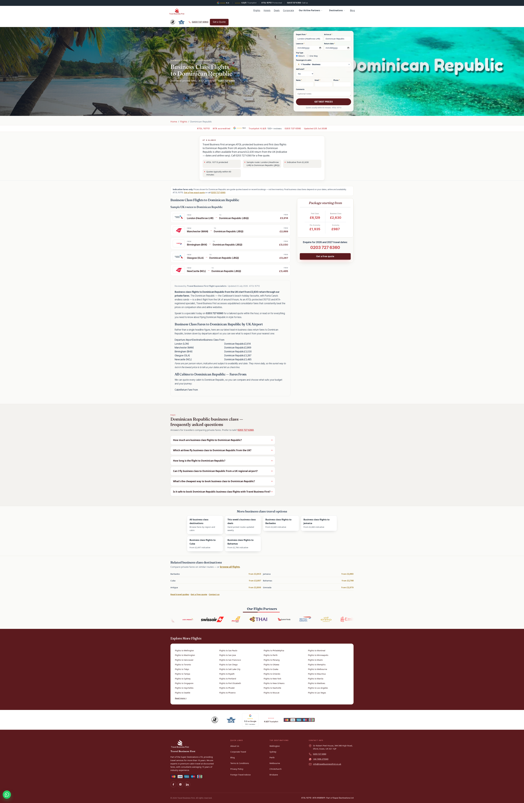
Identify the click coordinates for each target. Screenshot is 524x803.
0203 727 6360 (268, 436)
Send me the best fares (262, 429)
